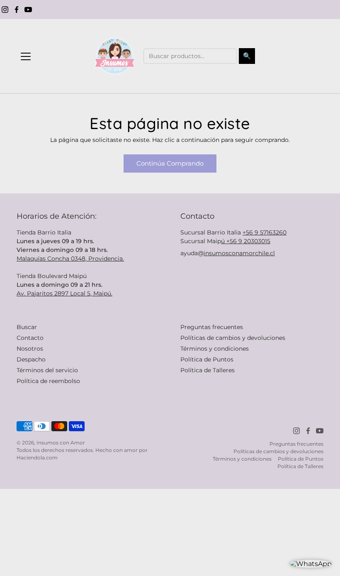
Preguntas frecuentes (211, 327)
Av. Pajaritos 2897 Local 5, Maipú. (64, 293)
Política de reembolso (48, 381)
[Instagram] (5, 9)
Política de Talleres (207, 370)
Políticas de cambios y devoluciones (232, 338)
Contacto (30, 338)
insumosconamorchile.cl (239, 253)
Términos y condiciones (214, 348)
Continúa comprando (170, 163)
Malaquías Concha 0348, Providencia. (70, 258)
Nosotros (30, 348)
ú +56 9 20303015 (245, 241)
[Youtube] (28, 9)
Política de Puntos (206, 359)
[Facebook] (16, 9)
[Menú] (26, 56)
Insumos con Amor (60, 442)
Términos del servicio (47, 370)
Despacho (31, 359)
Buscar (27, 327)
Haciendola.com (37, 457)
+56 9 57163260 (265, 232)
